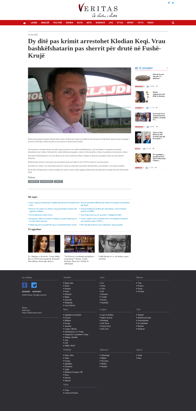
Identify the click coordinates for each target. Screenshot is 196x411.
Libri (103, 289)
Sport (130, 23)
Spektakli (104, 303)
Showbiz (104, 294)
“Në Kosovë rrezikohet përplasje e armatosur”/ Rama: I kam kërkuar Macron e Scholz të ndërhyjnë (79, 260)
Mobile (104, 364)
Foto (140, 23)
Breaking (139, 86)
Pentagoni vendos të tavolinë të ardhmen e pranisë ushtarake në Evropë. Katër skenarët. (53, 220)
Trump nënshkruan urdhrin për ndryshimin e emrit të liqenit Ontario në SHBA (103, 210)
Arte (89, 23)
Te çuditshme (143, 323)
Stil (102, 291)
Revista (104, 300)
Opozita (68, 381)
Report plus (69, 283)
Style (120, 23)
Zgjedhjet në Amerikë (73, 315)
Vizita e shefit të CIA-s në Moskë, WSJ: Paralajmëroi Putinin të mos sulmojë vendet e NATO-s (104, 220)
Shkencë (100, 23)
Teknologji (105, 355)
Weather (104, 367)
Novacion (104, 361)
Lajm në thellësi (107, 315)
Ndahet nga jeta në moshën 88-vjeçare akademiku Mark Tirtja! (53, 225)
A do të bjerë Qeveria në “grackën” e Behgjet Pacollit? (101, 215)
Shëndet (139, 108)
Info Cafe (104, 329)
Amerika (138, 168)
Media (67, 297)
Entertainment (143, 321)
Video (150, 23)
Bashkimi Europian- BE (74, 372)
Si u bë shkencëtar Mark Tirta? (41, 215)
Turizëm (141, 291)
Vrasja (58, 181)
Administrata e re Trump (74, 332)
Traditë (104, 297)
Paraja (140, 289)
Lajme (34, 23)
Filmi (103, 286)
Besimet (141, 326)
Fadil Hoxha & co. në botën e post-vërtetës (114, 257)
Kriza (67, 375)
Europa (67, 323)
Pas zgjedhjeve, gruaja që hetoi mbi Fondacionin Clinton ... (159, 157)
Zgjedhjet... (69, 364)
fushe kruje (46, 181)
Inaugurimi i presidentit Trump (76, 335)
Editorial (68, 294)
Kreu (24, 23)
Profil (67, 291)
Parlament (68, 367)
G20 (66, 343)
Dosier (67, 286)
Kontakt (37, 292)
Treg (139, 283)
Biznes (69, 23)
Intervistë (68, 300)
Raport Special (106, 318)
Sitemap (26, 292)
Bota (80, 23)
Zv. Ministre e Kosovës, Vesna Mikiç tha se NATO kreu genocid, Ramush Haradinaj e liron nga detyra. (44, 258)
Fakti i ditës (69, 355)
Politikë (57, 23)
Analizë (45, 23)
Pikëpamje (69, 303)
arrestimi (33, 181)
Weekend (141, 329)
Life (111, 23)
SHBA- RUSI (70, 346)
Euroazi (68, 318)
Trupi (67, 390)
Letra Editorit (70, 305)
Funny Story (106, 326)
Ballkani (68, 321)
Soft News (105, 323)
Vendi (67, 358)
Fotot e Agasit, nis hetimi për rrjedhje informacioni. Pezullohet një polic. (54, 204)
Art (102, 283)
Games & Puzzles (71, 393)
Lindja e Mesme (71, 329)
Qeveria (68, 378)
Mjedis (103, 358)
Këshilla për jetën (144, 318)
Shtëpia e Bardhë (71, 337)
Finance (141, 286)
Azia (66, 340)
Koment (68, 289)
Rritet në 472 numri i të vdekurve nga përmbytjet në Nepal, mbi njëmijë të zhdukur (53, 210)
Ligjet (67, 369)
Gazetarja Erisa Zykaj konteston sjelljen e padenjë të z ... (159, 117)
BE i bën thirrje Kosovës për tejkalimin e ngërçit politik (102, 225)
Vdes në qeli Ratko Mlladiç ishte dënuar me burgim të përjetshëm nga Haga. (105, 204)
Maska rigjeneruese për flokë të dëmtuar (159, 94)
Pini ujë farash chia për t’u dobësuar (158, 76)
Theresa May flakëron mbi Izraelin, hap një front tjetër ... (159, 135)
